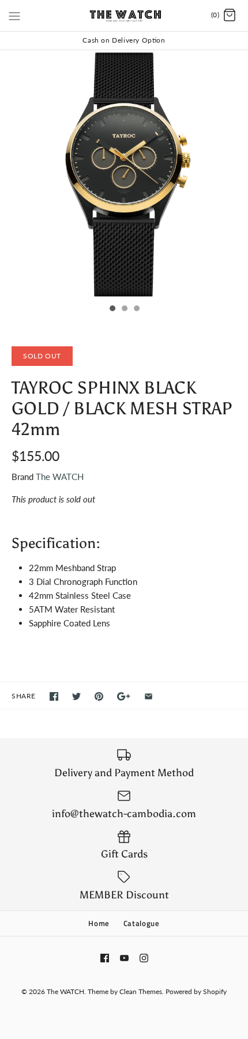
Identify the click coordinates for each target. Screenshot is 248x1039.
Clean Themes (140, 991)
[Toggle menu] (14, 15)
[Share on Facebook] (54, 696)
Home (99, 923)
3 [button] (136, 309)
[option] (124, 174)
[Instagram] (144, 958)
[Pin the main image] (99, 696)
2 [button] (124, 309)
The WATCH (60, 476)
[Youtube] (124, 958)
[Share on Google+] (123, 696)
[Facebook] (104, 958)
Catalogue (141, 923)
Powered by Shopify (196, 991)
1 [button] (112, 309)
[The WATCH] (124, 15)
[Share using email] (148, 696)
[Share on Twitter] (76, 696)
